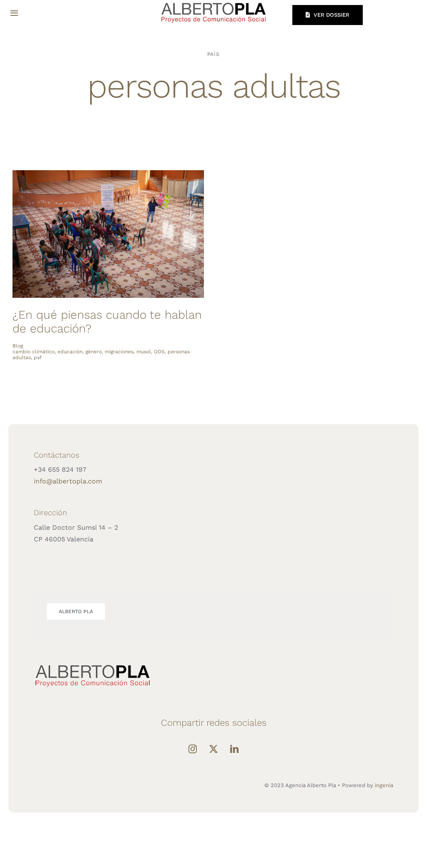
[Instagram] (193, 749)
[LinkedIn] (234, 749)
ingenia (384, 785)
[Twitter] (213, 749)
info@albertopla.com (68, 481)
